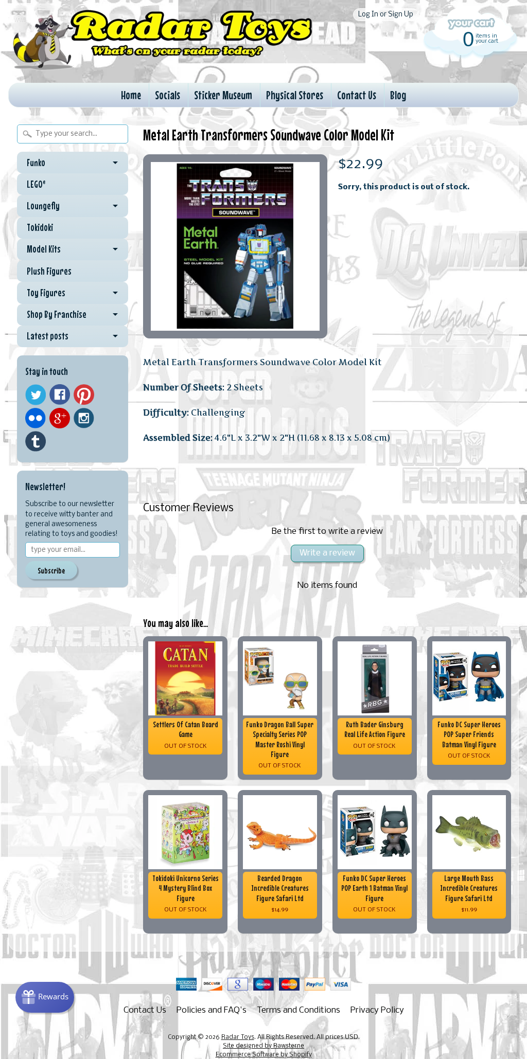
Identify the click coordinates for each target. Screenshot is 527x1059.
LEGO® (36, 184)
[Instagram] (84, 418)
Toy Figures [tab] (46, 292)
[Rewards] (44, 997)
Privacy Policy (377, 1010)
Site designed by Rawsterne (263, 1046)
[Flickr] (35, 418)
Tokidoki (40, 227)
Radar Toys (237, 1037)
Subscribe (51, 570)
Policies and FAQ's (212, 1010)
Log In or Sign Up (385, 15)
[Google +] (59, 418)
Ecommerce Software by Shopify (264, 1055)
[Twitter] (35, 394)
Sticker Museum (223, 95)
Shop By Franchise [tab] (56, 314)
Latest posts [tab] (47, 336)
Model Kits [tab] (44, 249)
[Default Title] (235, 246)
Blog (398, 95)
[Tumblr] (35, 441)
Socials (167, 95)
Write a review (327, 553)
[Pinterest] (84, 394)
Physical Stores (294, 95)
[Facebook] (59, 394)
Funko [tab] (36, 162)
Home (131, 95)
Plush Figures (49, 271)
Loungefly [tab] (43, 205)
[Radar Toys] (162, 67)
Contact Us (356, 95)
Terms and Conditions (298, 1010)
